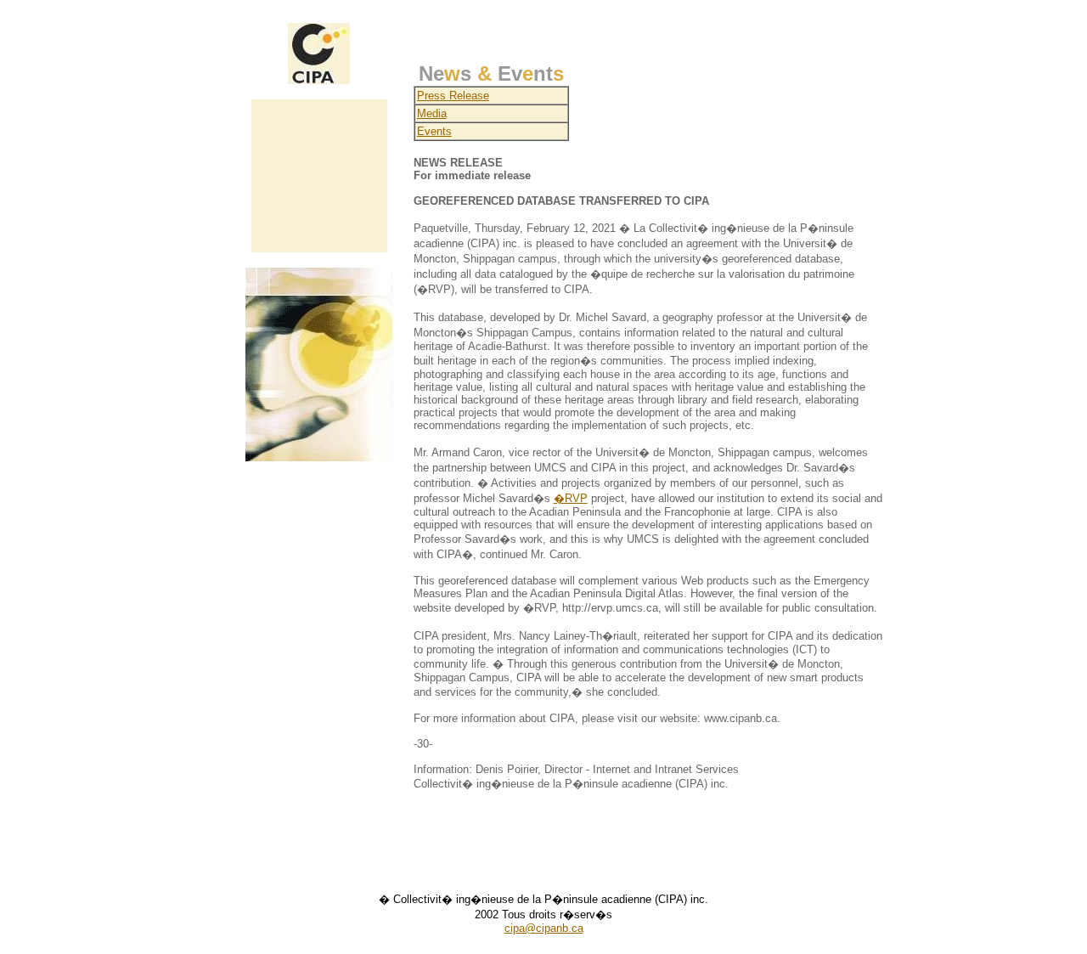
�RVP (571, 498)
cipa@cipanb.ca (543, 928)
